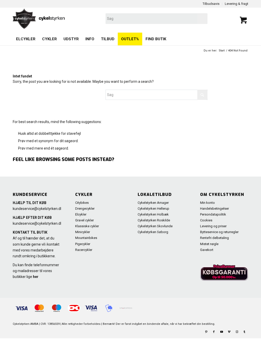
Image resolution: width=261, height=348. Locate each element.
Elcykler (80, 214)
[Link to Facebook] (214, 332)
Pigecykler (82, 244)
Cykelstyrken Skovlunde (155, 226)
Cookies (206, 220)
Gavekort (206, 250)
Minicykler (82, 232)
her (35, 277)
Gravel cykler (84, 220)
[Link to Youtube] (221, 332)
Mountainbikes (86, 238)
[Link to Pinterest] (206, 332)
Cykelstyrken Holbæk (153, 214)
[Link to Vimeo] (229, 332)
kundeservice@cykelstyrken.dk (37, 209)
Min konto (207, 203)
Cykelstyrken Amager (153, 203)
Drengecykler (85, 208)
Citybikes (82, 203)
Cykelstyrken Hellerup (153, 208)
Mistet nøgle (209, 244)
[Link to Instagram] (237, 332)
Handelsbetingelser (214, 208)
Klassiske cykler (87, 226)
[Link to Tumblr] (244, 332)
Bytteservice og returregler (219, 232)
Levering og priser (213, 226)
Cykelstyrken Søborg (153, 232)
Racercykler (83, 250)
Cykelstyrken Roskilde (154, 220)
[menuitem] (26, 39)
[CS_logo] (83, 18)
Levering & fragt (236, 4)
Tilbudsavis (211, 4)
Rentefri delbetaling (214, 238)
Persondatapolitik (213, 214)
